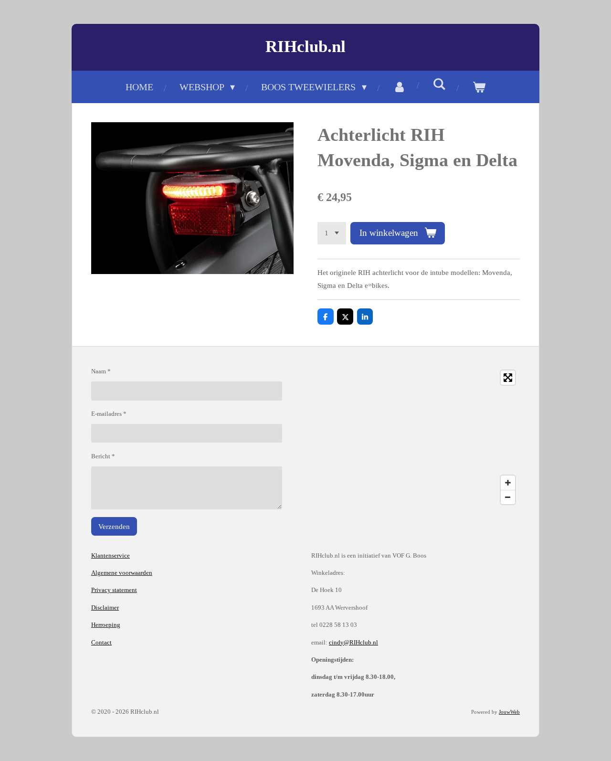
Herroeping (105, 624)
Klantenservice (110, 555)
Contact (101, 642)
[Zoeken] (439, 84)
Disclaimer (105, 607)
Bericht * (103, 456)
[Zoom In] (508, 483)
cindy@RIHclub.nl (353, 642)
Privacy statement (114, 589)
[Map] (415, 437)
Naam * (101, 371)
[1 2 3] (331, 233)
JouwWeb (509, 712)
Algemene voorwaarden (121, 572)
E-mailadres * (108, 413)
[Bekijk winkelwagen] (478, 86)
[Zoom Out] (508, 497)
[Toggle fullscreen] (508, 377)
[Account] (399, 86)
